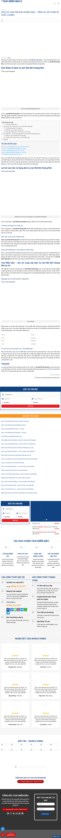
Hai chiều (6, 402)
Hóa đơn (35, 402)
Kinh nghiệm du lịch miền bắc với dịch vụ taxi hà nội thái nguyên (18, 440)
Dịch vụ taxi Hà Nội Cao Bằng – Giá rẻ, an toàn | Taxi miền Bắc (18, 481)
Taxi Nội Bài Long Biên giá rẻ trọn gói (12, 154)
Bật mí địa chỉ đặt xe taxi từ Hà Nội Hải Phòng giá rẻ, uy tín (17, 447)
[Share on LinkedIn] (22, 813)
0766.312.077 (18, 586)
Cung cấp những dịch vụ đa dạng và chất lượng (18, 132)
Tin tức (3, 9)
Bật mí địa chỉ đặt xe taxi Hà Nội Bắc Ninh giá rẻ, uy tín (16, 455)
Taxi (19, 351)
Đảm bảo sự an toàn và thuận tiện (15, 130)
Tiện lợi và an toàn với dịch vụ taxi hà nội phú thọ (14, 470)
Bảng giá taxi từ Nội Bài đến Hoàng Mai (16, 135)
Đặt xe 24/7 (57, 836)
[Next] (58, 511)
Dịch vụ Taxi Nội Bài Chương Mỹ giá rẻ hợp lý (14, 148)
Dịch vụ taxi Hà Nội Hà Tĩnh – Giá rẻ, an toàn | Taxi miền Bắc (17, 485)
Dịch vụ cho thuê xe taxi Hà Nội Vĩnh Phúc (12, 462)
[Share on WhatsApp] (8, 813)
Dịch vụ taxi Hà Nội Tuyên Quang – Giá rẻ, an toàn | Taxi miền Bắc (19, 474)
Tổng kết (5, 139)
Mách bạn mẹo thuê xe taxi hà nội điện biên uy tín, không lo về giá (19, 493)
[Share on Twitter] (13, 813)
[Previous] (33, 511)
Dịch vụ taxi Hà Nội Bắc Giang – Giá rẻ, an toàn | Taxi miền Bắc (18, 444)
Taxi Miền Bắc (49, 369)
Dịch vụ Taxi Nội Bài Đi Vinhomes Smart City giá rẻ (16, 146)
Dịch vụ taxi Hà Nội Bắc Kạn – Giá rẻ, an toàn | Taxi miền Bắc (17, 466)
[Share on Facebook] (11, 813)
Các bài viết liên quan (11, 124)
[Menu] (58, 3)
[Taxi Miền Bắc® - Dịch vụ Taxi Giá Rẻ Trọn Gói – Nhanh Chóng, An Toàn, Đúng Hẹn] (13, 3)
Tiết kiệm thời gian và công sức (14, 128)
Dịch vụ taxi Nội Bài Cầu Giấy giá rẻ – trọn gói (14, 152)
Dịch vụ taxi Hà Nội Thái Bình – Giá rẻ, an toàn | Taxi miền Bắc (18, 451)
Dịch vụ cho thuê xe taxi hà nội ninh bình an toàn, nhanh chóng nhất (19, 459)
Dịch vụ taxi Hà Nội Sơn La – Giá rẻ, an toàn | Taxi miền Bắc (17, 489)
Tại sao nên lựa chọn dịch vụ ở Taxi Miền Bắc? (18, 137)
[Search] (55, 3)
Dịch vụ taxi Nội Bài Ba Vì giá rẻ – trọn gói (13, 150)
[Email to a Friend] (16, 813)
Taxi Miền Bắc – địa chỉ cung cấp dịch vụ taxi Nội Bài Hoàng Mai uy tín (21, 133)
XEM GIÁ (30, 406)
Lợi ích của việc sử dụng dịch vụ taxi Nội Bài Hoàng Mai (17, 126)
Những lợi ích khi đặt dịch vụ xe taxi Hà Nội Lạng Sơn (15, 478)
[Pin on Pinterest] (19, 813)
